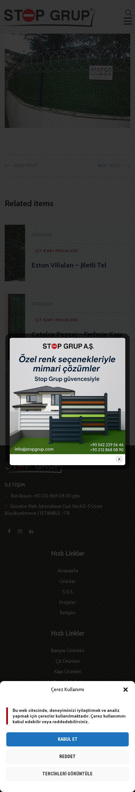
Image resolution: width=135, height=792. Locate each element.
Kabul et (68, 739)
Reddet (67, 756)
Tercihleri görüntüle (67, 774)
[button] (125, 689)
